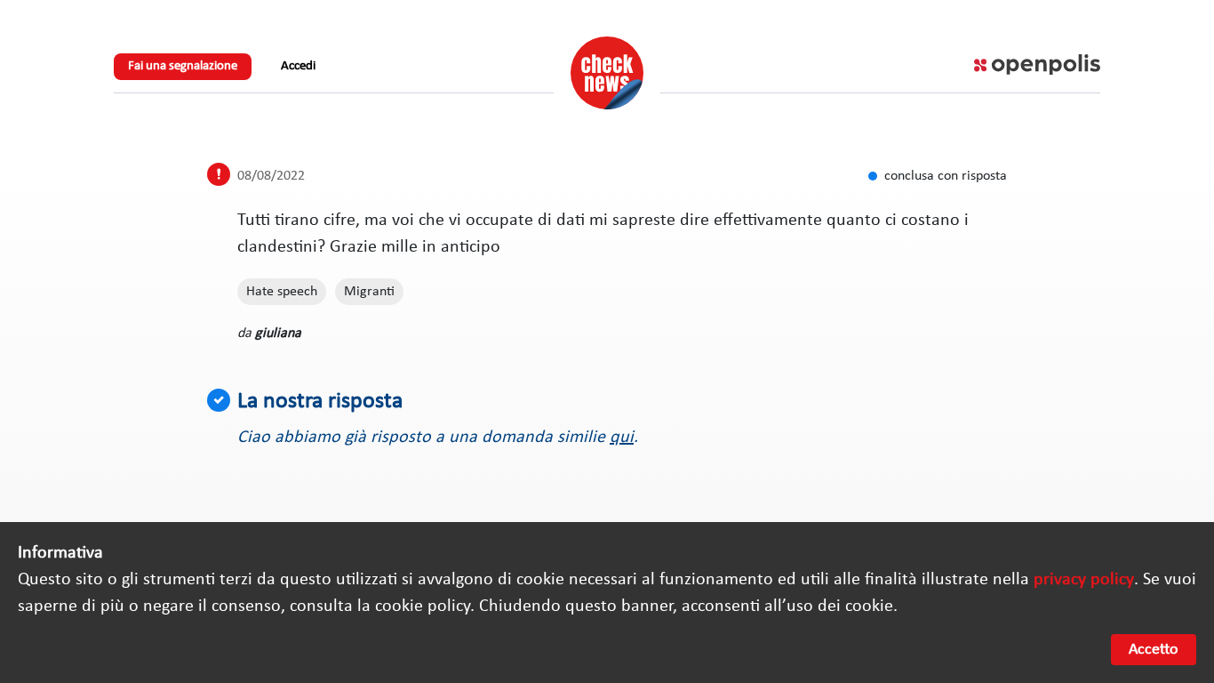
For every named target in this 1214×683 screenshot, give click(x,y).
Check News (607, 72)
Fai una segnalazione (182, 66)
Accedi (298, 66)
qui (622, 437)
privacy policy (1084, 580)
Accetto (1153, 649)
